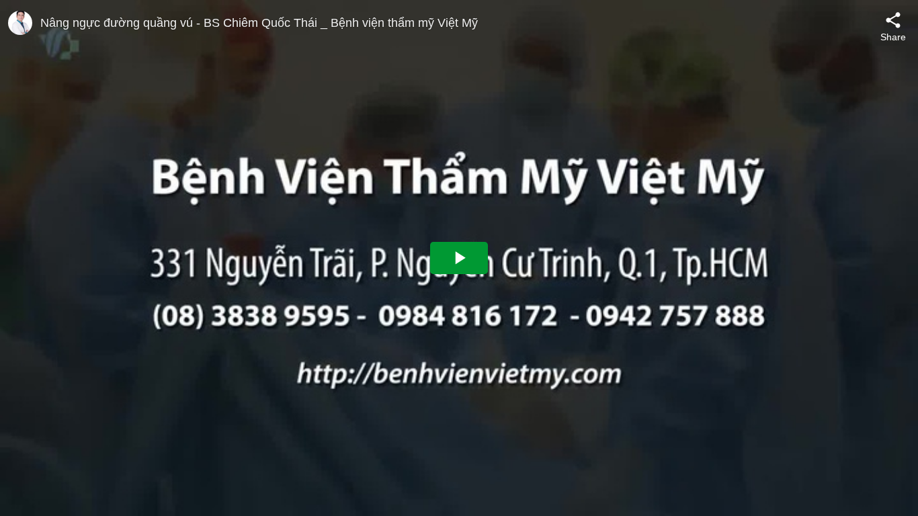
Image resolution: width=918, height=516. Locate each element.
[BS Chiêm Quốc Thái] (20, 23)
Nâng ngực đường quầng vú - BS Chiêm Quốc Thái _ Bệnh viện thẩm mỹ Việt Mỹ (259, 23)
